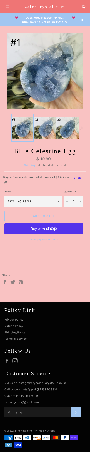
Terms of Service (15, 339)
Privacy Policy (13, 319)
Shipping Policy (15, 332)
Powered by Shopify (44, 430)
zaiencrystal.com (45, 6)
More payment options (44, 239)
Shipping (29, 165)
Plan (7, 191)
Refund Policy (13, 326)
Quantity (70, 191)
